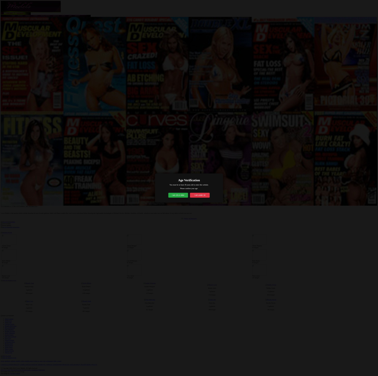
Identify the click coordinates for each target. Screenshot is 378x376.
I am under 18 (199, 195)
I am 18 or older (178, 195)
